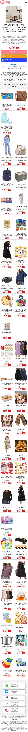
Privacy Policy (14, 719)
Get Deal (14, 52)
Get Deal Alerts (9, 60)
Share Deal (6, 56)
